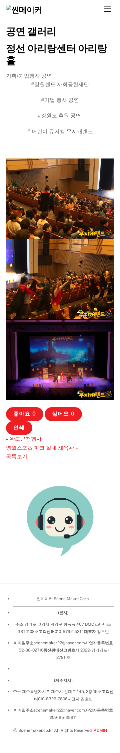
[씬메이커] (24, 9)
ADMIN (100, 730)
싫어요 (63, 413)
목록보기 (16, 456)
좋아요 (24, 413)
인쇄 (19, 427)
